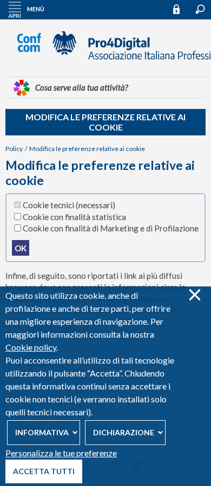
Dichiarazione (123, 432)
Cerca (200, 9)
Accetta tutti (44, 471)
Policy (14, 149)
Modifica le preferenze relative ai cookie (105, 122)
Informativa (42, 432)
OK (21, 248)
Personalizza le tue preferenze (61, 453)
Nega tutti (194, 294)
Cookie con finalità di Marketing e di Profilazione (111, 228)
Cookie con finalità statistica (74, 217)
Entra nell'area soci (181, 9)
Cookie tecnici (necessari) (69, 205)
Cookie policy (30, 347)
